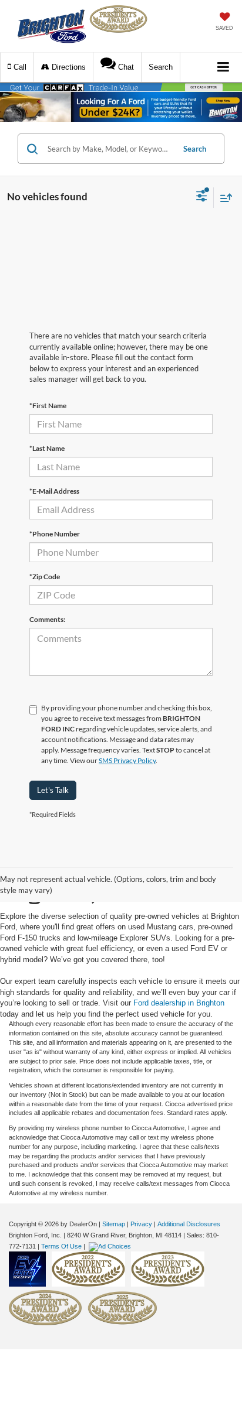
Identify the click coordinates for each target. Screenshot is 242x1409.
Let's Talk (53, 790)
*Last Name (47, 448)
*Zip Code (44, 576)
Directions (67, 67)
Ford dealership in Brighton (178, 1002)
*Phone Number (54, 533)
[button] (17, 67)
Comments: (47, 619)
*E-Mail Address (54, 491)
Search (194, 148)
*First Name (47, 405)
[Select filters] (201, 197)
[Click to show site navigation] (223, 68)
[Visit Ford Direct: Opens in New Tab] (111, 1246)
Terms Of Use (61, 1246)
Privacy (141, 1223)
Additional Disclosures (188, 1223)
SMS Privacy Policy (127, 760)
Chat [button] (125, 67)
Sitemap (113, 1223)
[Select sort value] (223, 197)
